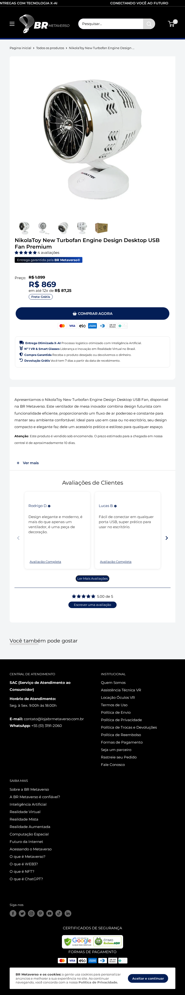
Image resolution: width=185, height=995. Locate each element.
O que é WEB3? (24, 864)
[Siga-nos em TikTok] (58, 913)
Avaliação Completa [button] (45, 562)
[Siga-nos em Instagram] (31, 913)
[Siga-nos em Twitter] (22, 913)
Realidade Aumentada (30, 826)
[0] (171, 24)
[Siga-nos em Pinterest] (40, 913)
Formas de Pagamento (122, 742)
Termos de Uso (114, 705)
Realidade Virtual (25, 811)
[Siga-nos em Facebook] (13, 913)
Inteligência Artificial (28, 804)
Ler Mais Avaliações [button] (92, 578)
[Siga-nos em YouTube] (49, 913)
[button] (26, 252)
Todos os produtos (50, 48)
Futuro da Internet (26, 841)
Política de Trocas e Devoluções (129, 727)
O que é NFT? (22, 871)
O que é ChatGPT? (26, 879)
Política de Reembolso (121, 734)
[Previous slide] (18, 538)
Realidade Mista (24, 819)
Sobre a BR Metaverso (29, 789)
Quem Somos (113, 682)
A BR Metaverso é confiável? (35, 797)
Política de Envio (116, 712)
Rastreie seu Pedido (119, 757)
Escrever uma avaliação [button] (92, 605)
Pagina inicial (20, 48)
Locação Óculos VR (118, 697)
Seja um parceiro (116, 749)
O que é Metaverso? (28, 856)
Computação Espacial (29, 834)
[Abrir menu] (12, 24)
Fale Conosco (113, 764)
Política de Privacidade (121, 720)
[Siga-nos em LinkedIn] (68, 913)
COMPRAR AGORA (95, 313)
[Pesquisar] (149, 24)
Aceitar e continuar (148, 978)
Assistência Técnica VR (121, 690)
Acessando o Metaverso (31, 849)
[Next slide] (167, 538)
